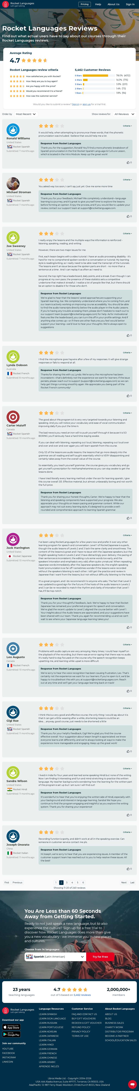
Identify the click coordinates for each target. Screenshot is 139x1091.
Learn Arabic (47, 1062)
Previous (17, 882)
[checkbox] (128, 162)
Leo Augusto (16, 657)
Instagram (9, 1057)
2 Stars (78, 88)
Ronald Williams (18, 138)
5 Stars (78, 75)
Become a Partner (117, 1036)
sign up (87, 104)
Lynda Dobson (17, 365)
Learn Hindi (46, 1044)
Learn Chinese (48, 1057)
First (6, 882)
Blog (108, 1018)
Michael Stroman (19, 192)
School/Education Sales (121, 1040)
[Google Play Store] (18, 1034)
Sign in (75, 104)
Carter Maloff (16, 425)
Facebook (8, 1053)
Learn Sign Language (52, 1018)
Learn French (48, 1053)
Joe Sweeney (16, 246)
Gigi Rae (13, 720)
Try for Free (100, 956)
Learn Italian (47, 1040)
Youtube (8, 1049)
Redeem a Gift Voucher (87, 1023)
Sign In (130, 4)
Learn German (48, 1049)
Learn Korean (48, 1031)
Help (98, 4)
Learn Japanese (49, 1036)
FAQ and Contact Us (84, 1014)
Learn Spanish (48, 1014)
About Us (113, 4)
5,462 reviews (82, 995)
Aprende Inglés (49, 1066)
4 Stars (78, 80)
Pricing (85, 4)
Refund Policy (81, 1027)
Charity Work (114, 1027)
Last (132, 882)
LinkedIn (7, 1062)
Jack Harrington (18, 547)
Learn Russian (48, 1023)
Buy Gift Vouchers (84, 1018)
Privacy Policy (81, 1031)
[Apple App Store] (18, 1027)
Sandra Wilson (17, 781)
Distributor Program (119, 1031)
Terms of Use (80, 1036)
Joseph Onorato (18, 844)
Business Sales (114, 1023)
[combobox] (26, 114)
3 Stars (78, 84)
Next (124, 882)
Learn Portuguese (51, 1027)
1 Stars (78, 93)
